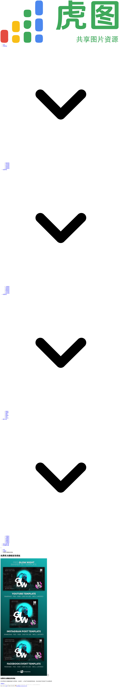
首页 (4, 44)
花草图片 (7, 536)
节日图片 (7, 542)
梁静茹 (6, 411)
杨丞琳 (6, 415)
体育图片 (7, 538)
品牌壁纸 (7, 289)
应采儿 (6, 417)
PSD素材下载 (6, 545)
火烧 (6, 685)
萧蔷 (6, 413)
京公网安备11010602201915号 (21, 685)
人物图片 (7, 537)
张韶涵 (6, 412)
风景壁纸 (7, 166)
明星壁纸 (7, 163)
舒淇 (6, 416)
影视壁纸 (7, 290)
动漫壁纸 (7, 168)
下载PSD (2, 683)
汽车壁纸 (7, 164)
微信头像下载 (6, 543)
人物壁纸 (7, 286)
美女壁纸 (7, 165)
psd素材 (4, 550)
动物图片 (7, 540)
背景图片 (7, 541)
